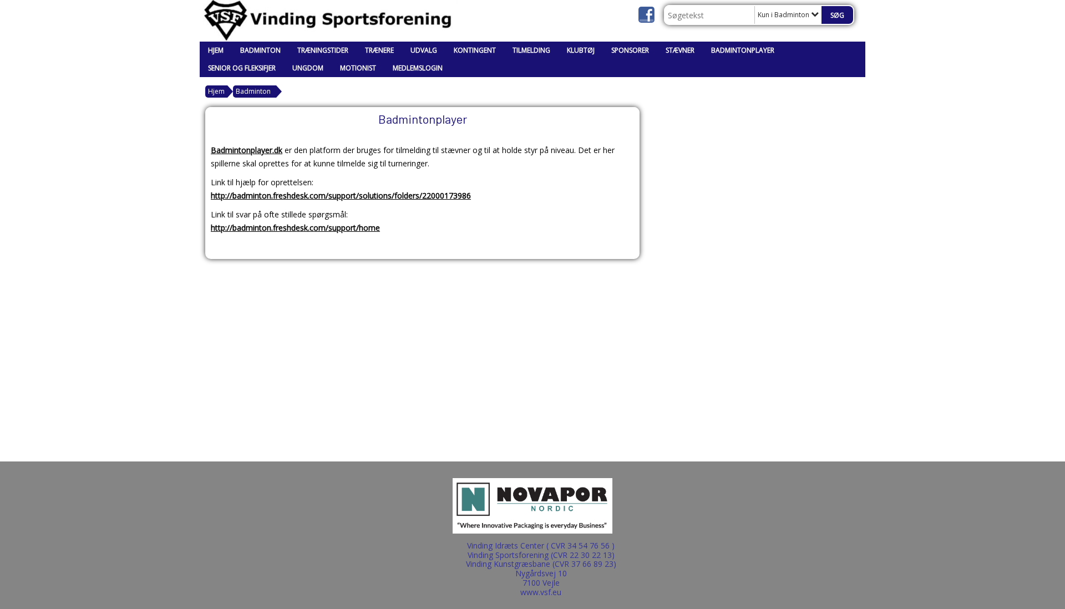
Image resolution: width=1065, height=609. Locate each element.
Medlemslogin (418, 68)
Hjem (216, 50)
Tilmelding (531, 50)
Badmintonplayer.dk (246, 150)
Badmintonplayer (742, 50)
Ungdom (307, 68)
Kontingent (475, 50)
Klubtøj (581, 50)
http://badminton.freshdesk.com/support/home (295, 227)
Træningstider (322, 50)
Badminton (260, 50)
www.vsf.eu (540, 592)
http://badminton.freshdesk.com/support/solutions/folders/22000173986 (341, 195)
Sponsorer (630, 50)
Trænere (379, 50)
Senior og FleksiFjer (242, 68)
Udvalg (423, 50)
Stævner (680, 50)
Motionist (358, 68)
